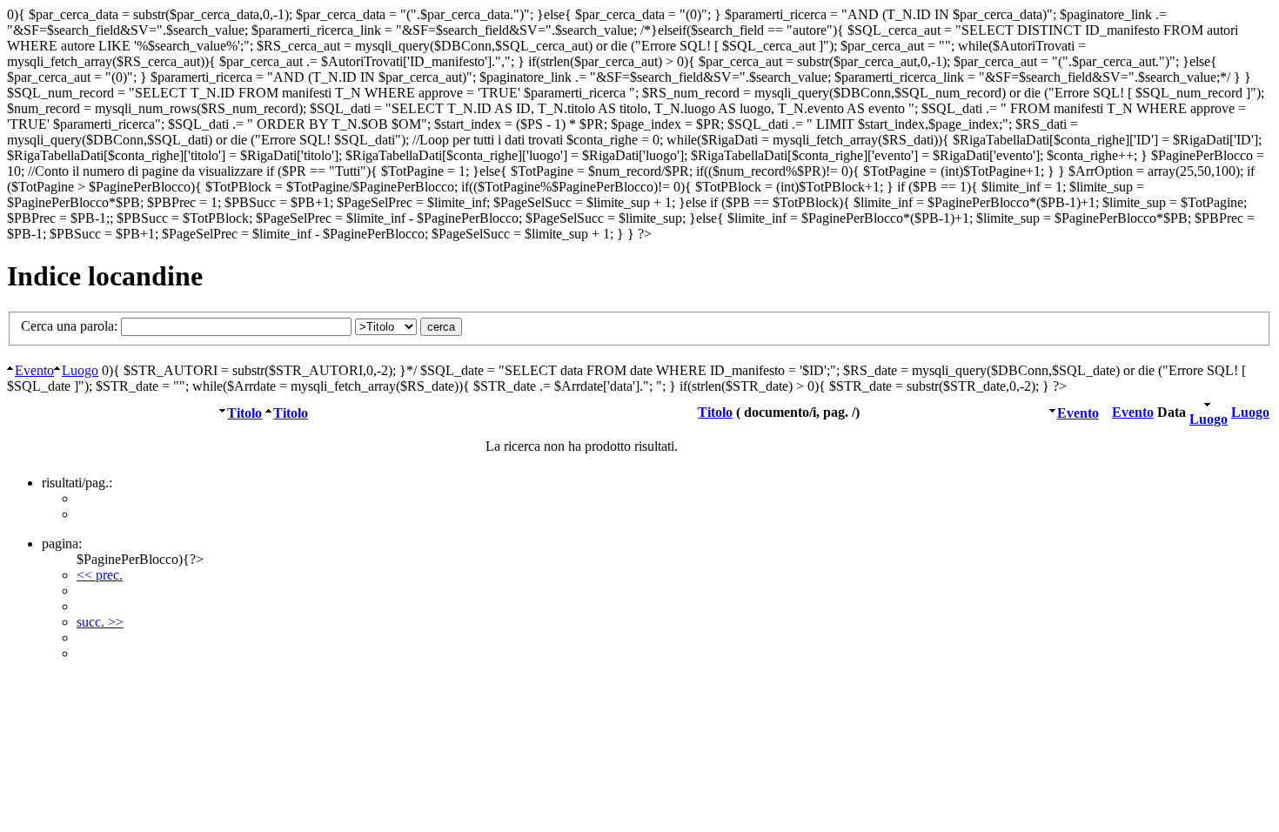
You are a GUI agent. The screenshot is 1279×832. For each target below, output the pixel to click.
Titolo (244, 413)
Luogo (80, 370)
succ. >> (100, 621)
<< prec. (100, 574)
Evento (34, 370)
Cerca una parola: (71, 326)
